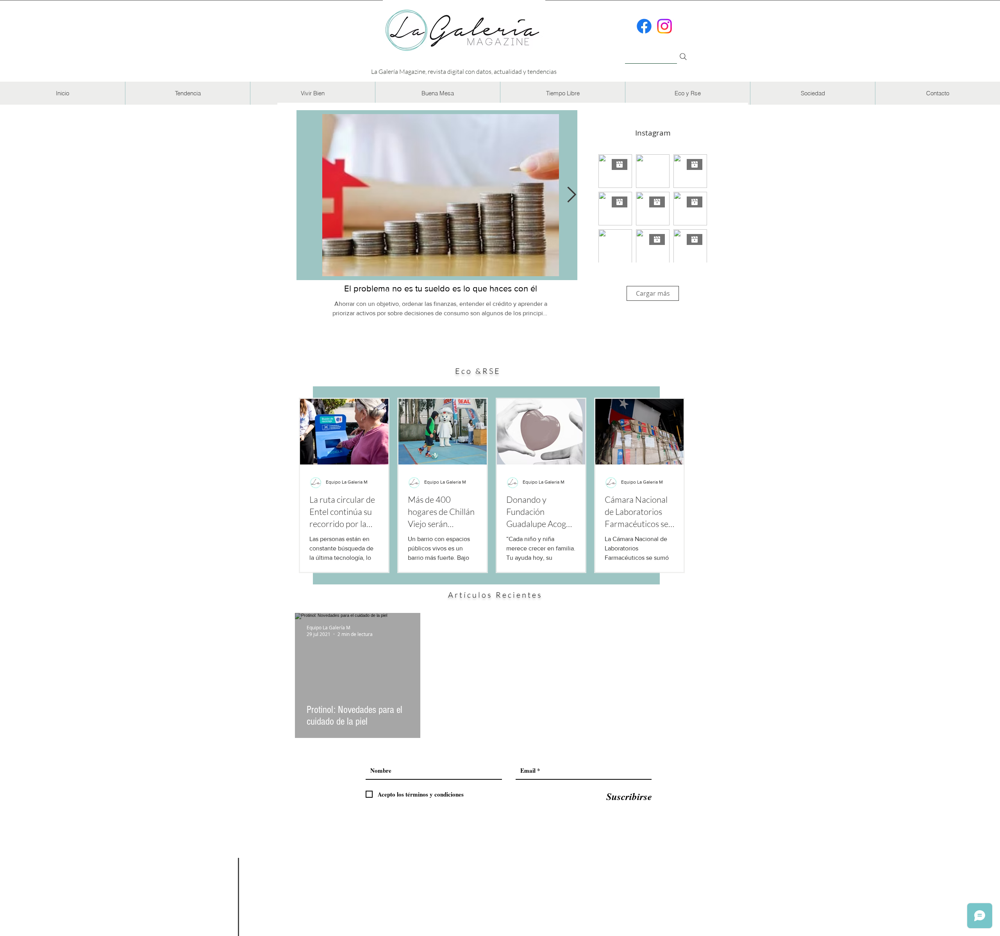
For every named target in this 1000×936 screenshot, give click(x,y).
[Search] (683, 56)
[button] (187, 93)
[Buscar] (651, 52)
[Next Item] (572, 195)
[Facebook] (644, 26)
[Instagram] (664, 26)
